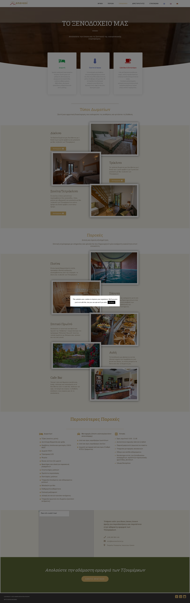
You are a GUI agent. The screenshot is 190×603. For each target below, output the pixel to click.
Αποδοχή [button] (111, 302)
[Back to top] (186, 599)
